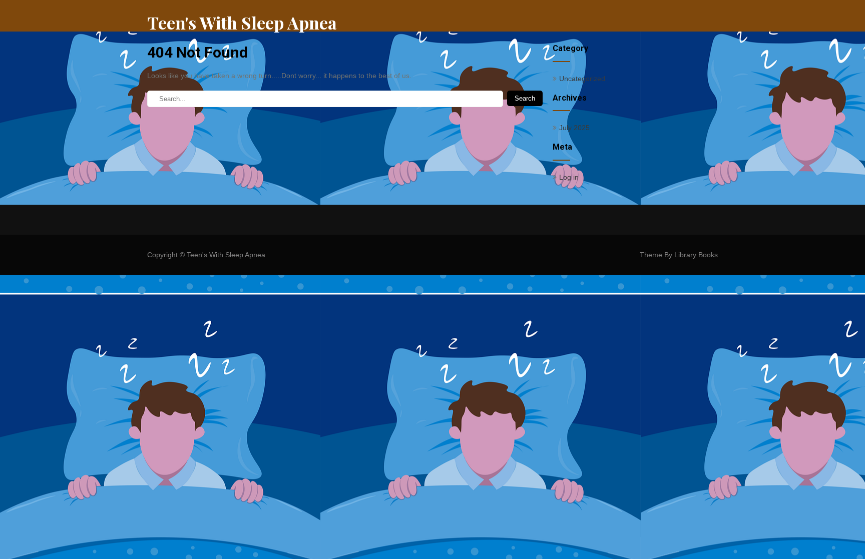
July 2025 (574, 128)
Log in (569, 177)
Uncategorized (582, 79)
